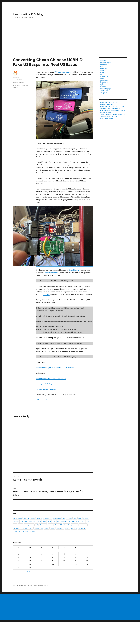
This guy (46, 294)
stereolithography (105, 89)
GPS (39, 521)
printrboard (83, 525)
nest (36, 525)
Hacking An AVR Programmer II (48, 389)
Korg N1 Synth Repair (106, 118)
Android (26, 518)
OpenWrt (67, 525)
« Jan (28, 571)
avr (19, 85)
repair (46, 528)
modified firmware (52, 273)
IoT (58, 521)
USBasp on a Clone (43, 400)
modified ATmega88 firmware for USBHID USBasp (55, 368)
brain (79, 518)
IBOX (49, 521)
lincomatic (16, 77)
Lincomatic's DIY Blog (28, 14)
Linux (15, 525)
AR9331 (33, 518)
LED (88, 521)
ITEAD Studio (76, 521)
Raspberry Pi (39, 528)
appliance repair (105, 63)
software (103, 87)
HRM (44, 521)
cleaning (16, 521)
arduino (15, 85)
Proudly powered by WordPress (38, 585)
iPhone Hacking (65, 521)
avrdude (69, 518)
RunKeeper (59, 528)
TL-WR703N (17, 531)
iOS (54, 521)
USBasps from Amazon (63, 72)
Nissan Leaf (43, 525)
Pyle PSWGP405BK (27, 528)
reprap (52, 528)
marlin (20, 525)
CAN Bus (85, 518)
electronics (16, 82)
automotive (103, 65)
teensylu (74, 528)
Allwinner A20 (18, 518)
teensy (67, 528)
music (102, 79)
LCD (83, 521)
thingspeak (81, 528)
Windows (32, 531)
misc (101, 75)
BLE (75, 518)
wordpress (103, 93)
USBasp (15, 87)
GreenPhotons (74, 270)
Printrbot (16, 528)
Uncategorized (104, 91)
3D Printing (103, 61)
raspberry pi (104, 83)
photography (104, 81)
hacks (22, 82)
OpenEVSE (58, 525)
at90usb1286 (57, 518)
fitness (102, 71)
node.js (50, 525)
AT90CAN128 (47, 518)
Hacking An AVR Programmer (47, 384)
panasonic (74, 525)
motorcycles (104, 77)
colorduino (24, 521)
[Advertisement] (70, 43)
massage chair (28, 525)
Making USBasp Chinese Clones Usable (51, 378)
